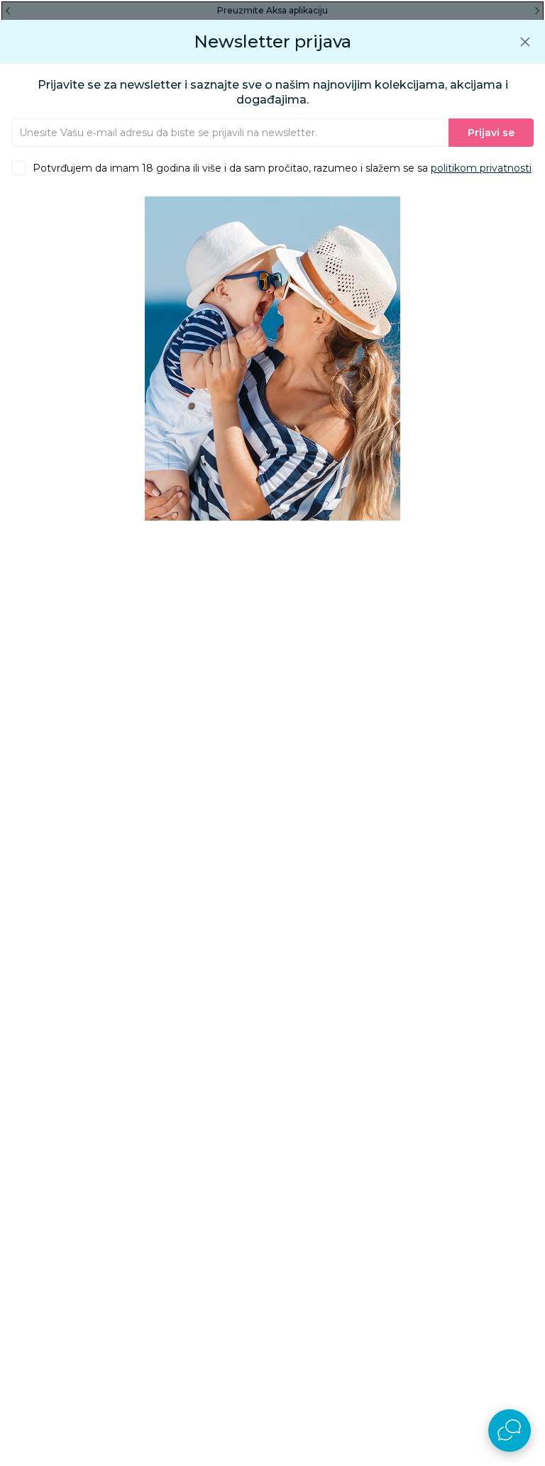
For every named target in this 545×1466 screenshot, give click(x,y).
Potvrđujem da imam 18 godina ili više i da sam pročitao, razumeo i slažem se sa (282, 168)
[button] (525, 41)
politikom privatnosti (481, 168)
